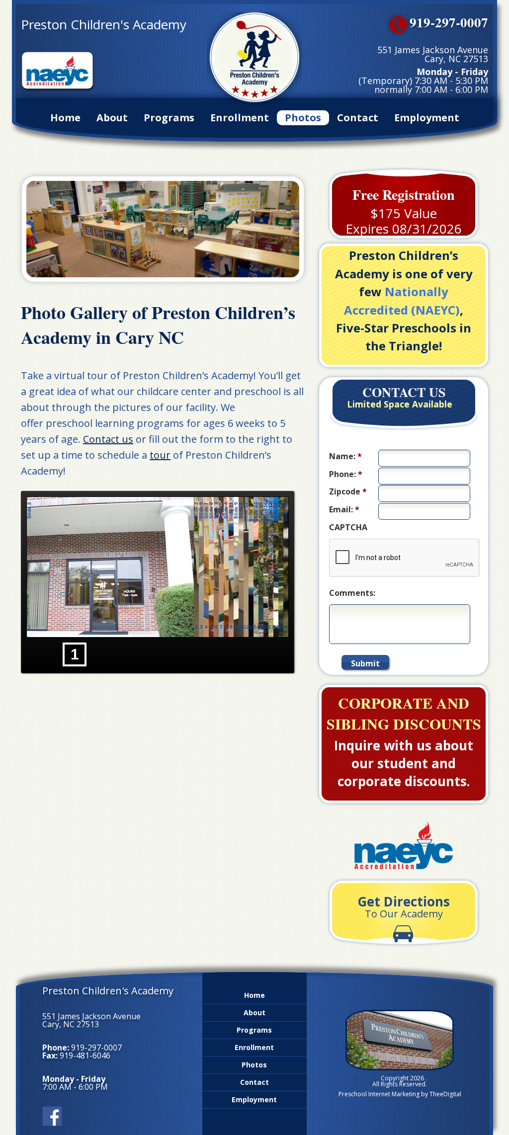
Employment (426, 117)
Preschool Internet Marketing (379, 1094)
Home (65, 117)
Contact (357, 117)
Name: (345, 456)
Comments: (352, 593)
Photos (303, 117)
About (112, 117)
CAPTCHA (348, 527)
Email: (344, 509)
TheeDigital (445, 1094)
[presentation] (404, 558)
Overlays (279, 505)
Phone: (345, 474)
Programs (169, 117)
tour (160, 455)
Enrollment (239, 117)
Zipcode (348, 491)
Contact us (108, 439)
